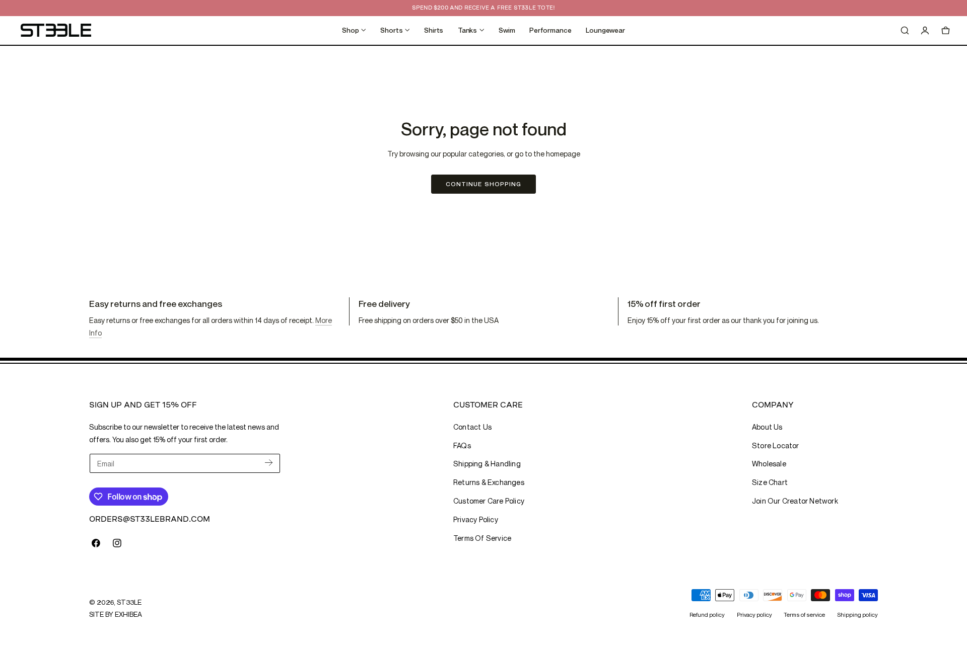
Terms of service (804, 614)
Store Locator (775, 445)
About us (767, 427)
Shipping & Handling (487, 463)
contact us (472, 427)
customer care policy (488, 501)
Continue (483, 184)
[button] (904, 30)
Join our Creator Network (795, 501)
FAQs (462, 445)
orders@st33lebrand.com (149, 519)
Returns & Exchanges (488, 482)
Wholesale (769, 463)
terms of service (482, 538)
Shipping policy (857, 614)
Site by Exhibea (115, 614)
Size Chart (770, 482)
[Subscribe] (269, 462)
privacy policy (475, 519)
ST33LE (129, 602)
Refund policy (707, 614)
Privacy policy (754, 614)
